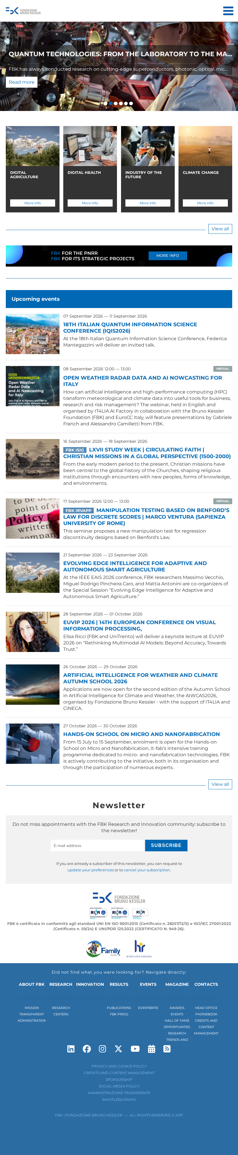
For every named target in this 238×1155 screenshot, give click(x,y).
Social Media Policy (119, 1086)
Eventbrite (148, 1008)
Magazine (177, 984)
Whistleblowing (119, 1099)
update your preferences (90, 870)
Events (148, 984)
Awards (177, 1008)
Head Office (206, 1008)
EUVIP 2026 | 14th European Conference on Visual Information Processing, (139, 625)
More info (32, 203)
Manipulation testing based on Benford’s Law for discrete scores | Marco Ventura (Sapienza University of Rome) (146, 517)
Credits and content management (206, 1027)
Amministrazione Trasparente (119, 1093)
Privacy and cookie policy (119, 1066)
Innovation (90, 984)
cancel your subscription (147, 870)
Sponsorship (119, 1079)
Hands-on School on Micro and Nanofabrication (141, 734)
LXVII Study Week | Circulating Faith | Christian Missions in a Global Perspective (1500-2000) (147, 453)
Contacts (206, 984)
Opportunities (177, 1027)
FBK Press (119, 1014)
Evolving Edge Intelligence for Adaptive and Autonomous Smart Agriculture (135, 566)
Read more (22, 82)
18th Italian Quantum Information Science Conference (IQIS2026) (130, 327)
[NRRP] (119, 261)
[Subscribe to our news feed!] (167, 1049)
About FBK (31, 984)
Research (60, 984)
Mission (32, 1008)
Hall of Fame (177, 1021)
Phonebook (206, 1014)
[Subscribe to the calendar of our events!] (151, 1049)
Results (119, 984)
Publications (119, 1008)
